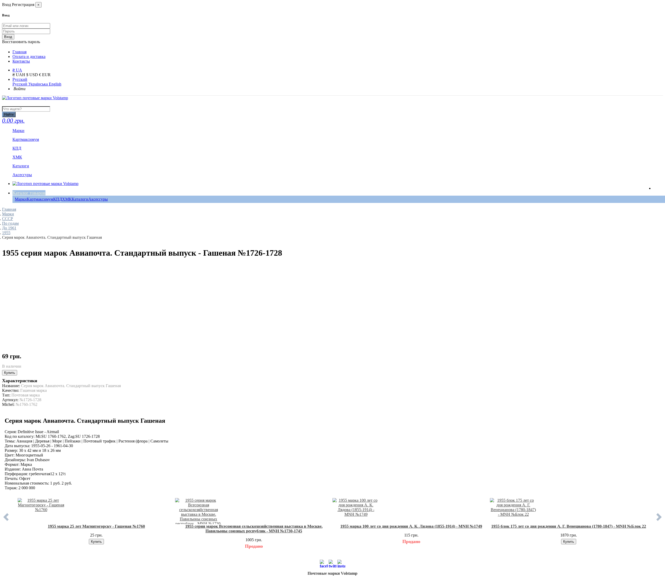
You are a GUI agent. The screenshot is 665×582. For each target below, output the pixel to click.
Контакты (21, 61)
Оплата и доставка (28, 56)
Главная (19, 52)
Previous (6, 521)
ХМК (67, 199)
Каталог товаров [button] (28, 192)
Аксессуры (98, 199)
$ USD (32, 74)
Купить (9, 373)
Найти (9, 114)
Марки (21, 199)
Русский (19, 79)
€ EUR (45, 74)
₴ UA (17, 70)
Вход (8, 37)
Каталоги (80, 199)
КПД (57, 199)
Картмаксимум (40, 199)
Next (659, 521)
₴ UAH (19, 74)
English (55, 84)
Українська (38, 84)
